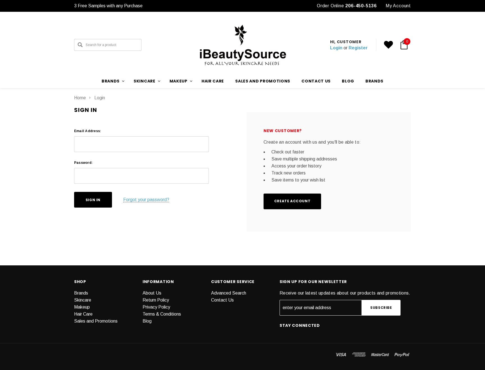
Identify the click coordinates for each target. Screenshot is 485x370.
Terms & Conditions (162, 314)
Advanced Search (228, 293)
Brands (374, 81)
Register (358, 47)
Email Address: (87, 131)
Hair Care (213, 81)
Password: (83, 163)
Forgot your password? (146, 199)
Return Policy (156, 300)
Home (80, 97)
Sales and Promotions (262, 81)
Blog (147, 321)
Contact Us (222, 300)
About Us (152, 293)
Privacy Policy (156, 307)
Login (336, 47)
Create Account (292, 201)
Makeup (82, 307)
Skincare (82, 300)
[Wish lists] (388, 44)
